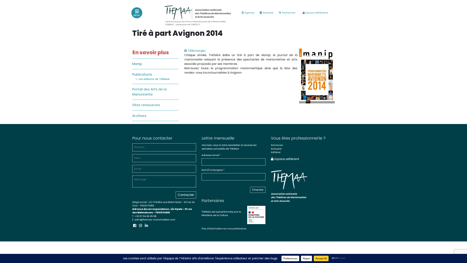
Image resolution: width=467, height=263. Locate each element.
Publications (142, 74)
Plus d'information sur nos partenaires (224, 228)
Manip (137, 64)
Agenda (249, 12)
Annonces (277, 145)
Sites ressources (146, 105)
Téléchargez (196, 51)
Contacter (186, 195)
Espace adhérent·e (317, 12)
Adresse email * (211, 155)
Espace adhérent (286, 159)
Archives (139, 115)
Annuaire (268, 12)
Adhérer (276, 152)
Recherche (288, 12)
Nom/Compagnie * (213, 169)
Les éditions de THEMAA (154, 79)
